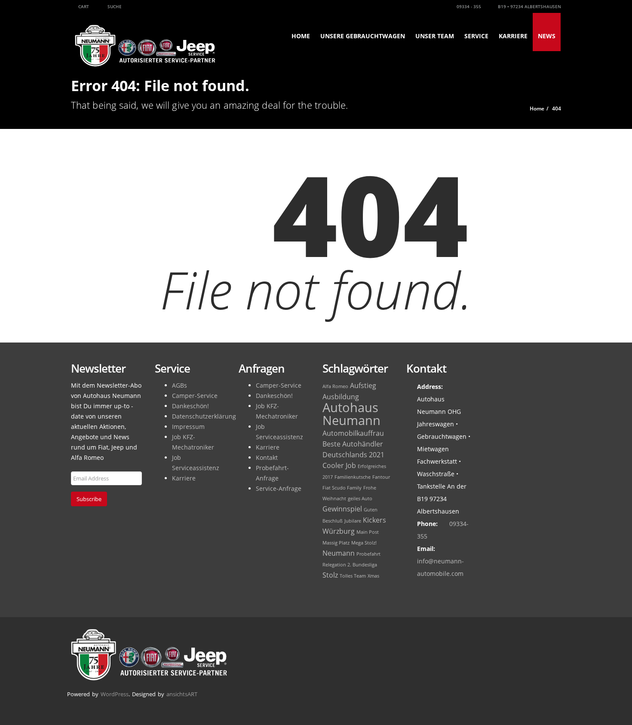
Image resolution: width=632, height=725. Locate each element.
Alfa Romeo (335, 386)
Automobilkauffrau (353, 433)
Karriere (513, 36)
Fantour (381, 477)
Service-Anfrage (278, 488)
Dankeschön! (190, 406)
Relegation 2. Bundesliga (349, 565)
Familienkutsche (352, 477)
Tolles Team (353, 576)
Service (476, 36)
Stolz (330, 575)
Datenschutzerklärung (204, 416)
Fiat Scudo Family (342, 488)
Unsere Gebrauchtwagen (362, 36)
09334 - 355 (468, 6)
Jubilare (352, 521)
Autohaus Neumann (351, 414)
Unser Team (434, 36)
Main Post (367, 532)
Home (300, 36)
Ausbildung (340, 396)
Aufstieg (363, 385)
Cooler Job (339, 465)
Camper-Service (195, 396)
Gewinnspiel (342, 509)
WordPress (115, 694)
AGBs (179, 385)
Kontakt (267, 457)
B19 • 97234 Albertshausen (529, 6)
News (546, 36)
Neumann (338, 553)
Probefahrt (368, 554)
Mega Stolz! (364, 543)
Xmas (373, 576)
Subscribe (89, 499)
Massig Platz (336, 543)
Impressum (188, 426)
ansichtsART (181, 694)
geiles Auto (360, 499)
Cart (83, 6)
